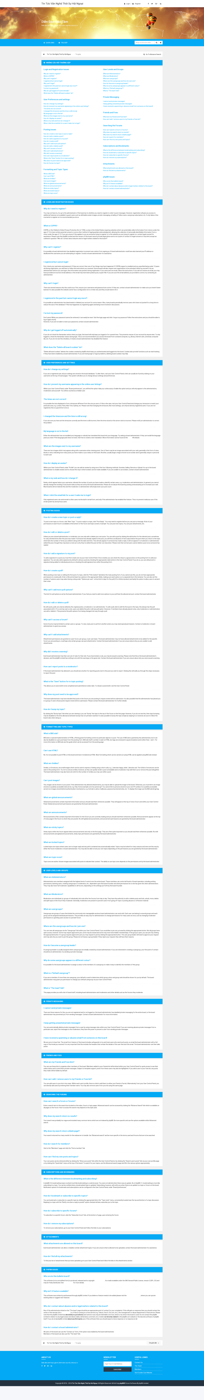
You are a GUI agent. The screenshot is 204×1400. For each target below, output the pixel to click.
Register (138, 4)
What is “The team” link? (111, 91)
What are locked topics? (51, 191)
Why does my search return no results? (116, 132)
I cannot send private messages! (114, 101)
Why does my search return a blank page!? (117, 135)
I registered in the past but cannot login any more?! (60, 86)
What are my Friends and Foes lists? (115, 117)
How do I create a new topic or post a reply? (58, 134)
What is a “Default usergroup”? (113, 88)
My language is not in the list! (53, 113)
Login (128, 4)
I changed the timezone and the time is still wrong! (60, 111)
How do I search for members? (113, 137)
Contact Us (139, 1362)
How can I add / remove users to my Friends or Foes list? (121, 119)
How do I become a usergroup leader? (115, 83)
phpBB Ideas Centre (133, 1295)
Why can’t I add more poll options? (55, 143)
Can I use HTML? (49, 176)
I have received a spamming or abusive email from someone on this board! (128, 106)
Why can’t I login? (49, 83)
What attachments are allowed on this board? (118, 168)
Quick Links (50, 43)
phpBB (130, 438)
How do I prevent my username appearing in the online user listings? (66, 106)
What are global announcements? (55, 183)
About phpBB (68, 1283)
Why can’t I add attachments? (53, 151)
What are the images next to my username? (58, 116)
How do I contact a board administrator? (116, 188)
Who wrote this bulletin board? (113, 181)
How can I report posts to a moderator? (57, 156)
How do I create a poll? (51, 141)
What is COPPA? (49, 76)
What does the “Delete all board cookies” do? (58, 93)
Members (138, 1369)
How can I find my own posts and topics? (116, 139)
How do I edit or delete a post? (54, 136)
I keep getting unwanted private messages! (117, 104)
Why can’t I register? (50, 78)
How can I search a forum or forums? (115, 130)
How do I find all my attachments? (114, 170)
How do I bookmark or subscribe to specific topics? (120, 152)
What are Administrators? (111, 73)
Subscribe (117, 1369)
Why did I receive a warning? (53, 153)
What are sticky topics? (51, 188)
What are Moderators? (110, 76)
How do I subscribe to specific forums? (116, 155)
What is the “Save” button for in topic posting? (59, 158)
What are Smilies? (50, 178)
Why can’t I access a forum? (53, 148)
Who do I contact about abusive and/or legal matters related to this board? (128, 186)
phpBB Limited (100, 1280)
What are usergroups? (110, 78)
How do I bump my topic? (52, 163)
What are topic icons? (51, 193)
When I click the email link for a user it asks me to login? (62, 123)
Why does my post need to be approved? (57, 161)
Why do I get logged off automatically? (56, 91)
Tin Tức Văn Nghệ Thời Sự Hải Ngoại (62, 3)
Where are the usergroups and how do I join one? (119, 81)
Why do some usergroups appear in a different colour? (121, 86)
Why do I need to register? (52, 73)
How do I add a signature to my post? (56, 139)
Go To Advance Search (153, 54)
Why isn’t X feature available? (113, 183)
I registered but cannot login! (53, 81)
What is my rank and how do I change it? (57, 121)
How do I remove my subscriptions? (115, 157)
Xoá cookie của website (143, 1373)
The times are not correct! (52, 108)
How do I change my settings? (53, 104)
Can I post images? (50, 181)
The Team (138, 1366)
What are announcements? (53, 186)
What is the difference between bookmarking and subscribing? (124, 150)
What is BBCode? (49, 174)
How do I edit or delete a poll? (53, 146)
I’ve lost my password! (51, 88)
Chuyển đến (153, 1343)
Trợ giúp (64, 43)
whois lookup (66, 1312)
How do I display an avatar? (53, 118)
